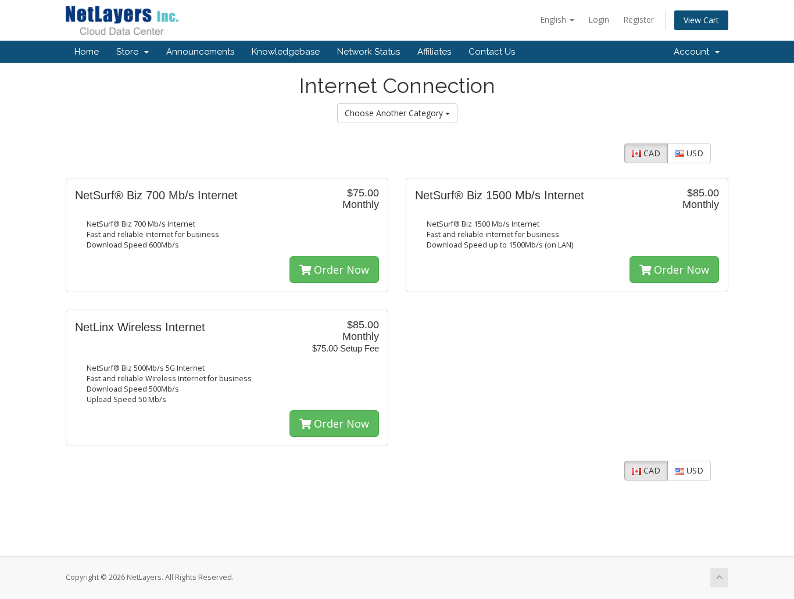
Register (638, 19)
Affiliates (434, 51)
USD (693, 153)
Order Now (340, 270)
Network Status (368, 51)
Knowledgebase (286, 51)
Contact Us (491, 51)
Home (86, 51)
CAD (650, 153)
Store (129, 51)
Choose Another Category (395, 113)
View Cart (701, 20)
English (554, 19)
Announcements (200, 51)
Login (598, 19)
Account (694, 51)
